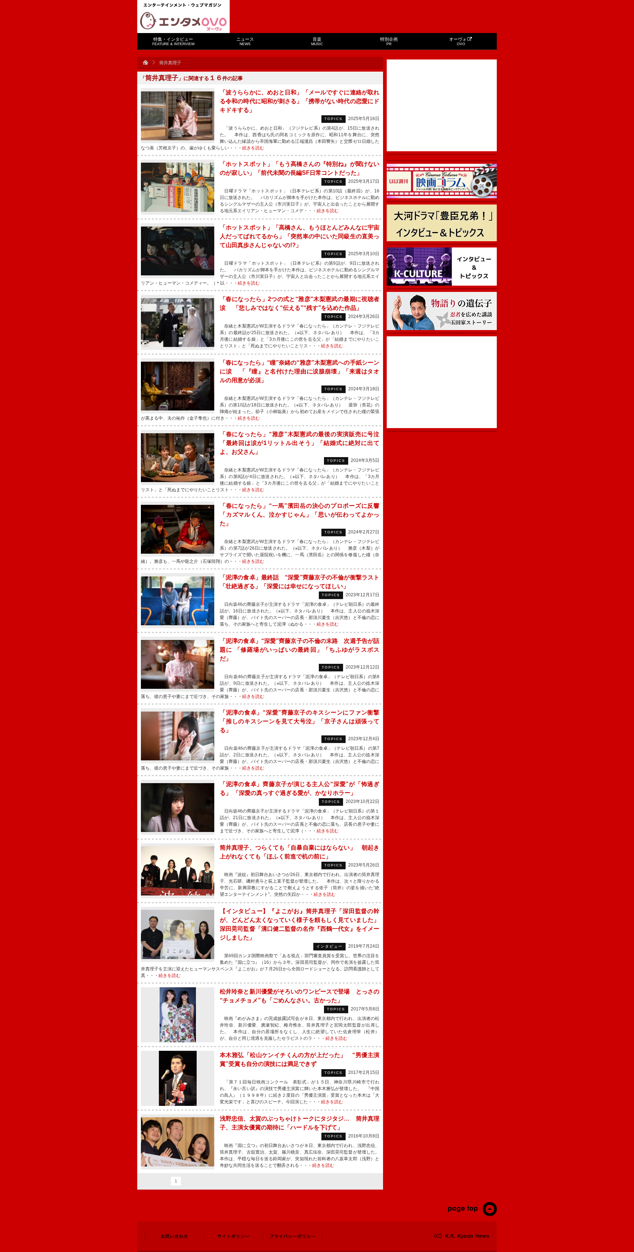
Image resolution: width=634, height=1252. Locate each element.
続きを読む (253, 148)
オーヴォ (458, 41)
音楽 (317, 41)
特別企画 (389, 41)
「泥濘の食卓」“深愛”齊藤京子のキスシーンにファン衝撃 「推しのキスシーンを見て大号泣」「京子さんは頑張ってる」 (299, 721)
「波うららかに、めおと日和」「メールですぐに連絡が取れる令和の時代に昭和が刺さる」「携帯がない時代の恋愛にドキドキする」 (299, 101)
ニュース (245, 41)
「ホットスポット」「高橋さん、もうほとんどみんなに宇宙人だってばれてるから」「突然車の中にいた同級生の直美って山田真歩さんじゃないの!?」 (299, 236)
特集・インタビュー (173, 41)
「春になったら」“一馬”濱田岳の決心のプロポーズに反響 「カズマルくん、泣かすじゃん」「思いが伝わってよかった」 (303, 515)
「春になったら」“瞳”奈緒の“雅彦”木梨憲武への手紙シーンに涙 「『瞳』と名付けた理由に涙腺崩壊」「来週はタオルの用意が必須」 (299, 371)
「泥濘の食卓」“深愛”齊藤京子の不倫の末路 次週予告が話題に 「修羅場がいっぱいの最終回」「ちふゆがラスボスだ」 (299, 650)
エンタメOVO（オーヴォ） (183, 21)
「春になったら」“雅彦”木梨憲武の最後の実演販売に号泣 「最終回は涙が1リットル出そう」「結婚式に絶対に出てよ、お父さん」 (299, 443)
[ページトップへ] (472, 1214)
